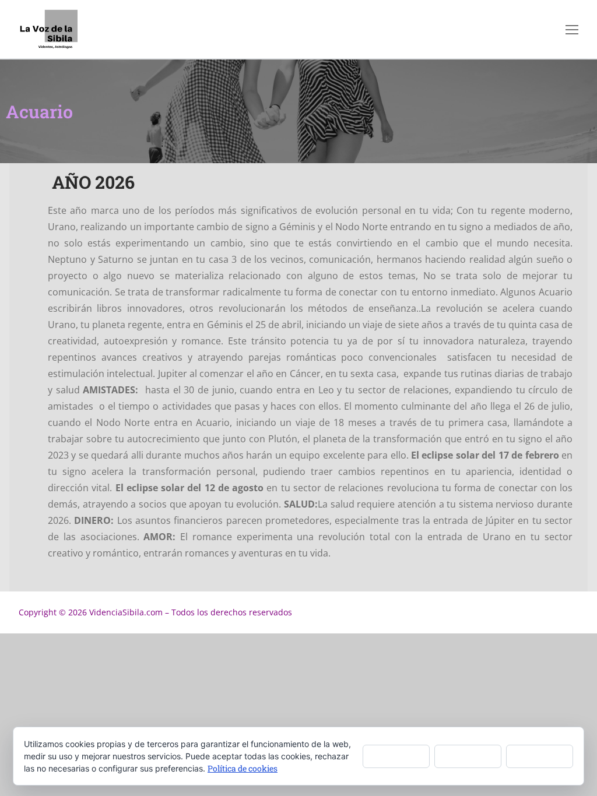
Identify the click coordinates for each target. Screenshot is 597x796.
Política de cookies (243, 768)
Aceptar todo (396, 755)
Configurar (539, 755)
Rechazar (468, 755)
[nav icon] (572, 29)
